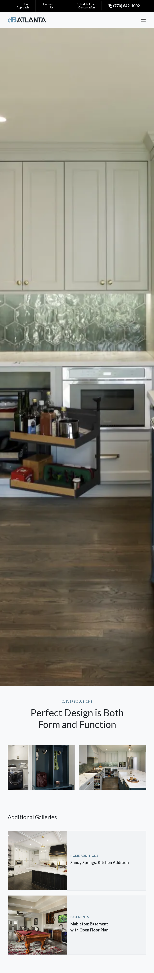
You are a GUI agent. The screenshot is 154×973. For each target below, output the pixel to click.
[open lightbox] (41, 767)
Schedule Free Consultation (86, 5)
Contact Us (48, 5)
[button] (142, 19)
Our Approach (23, 5)
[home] (27, 19)
